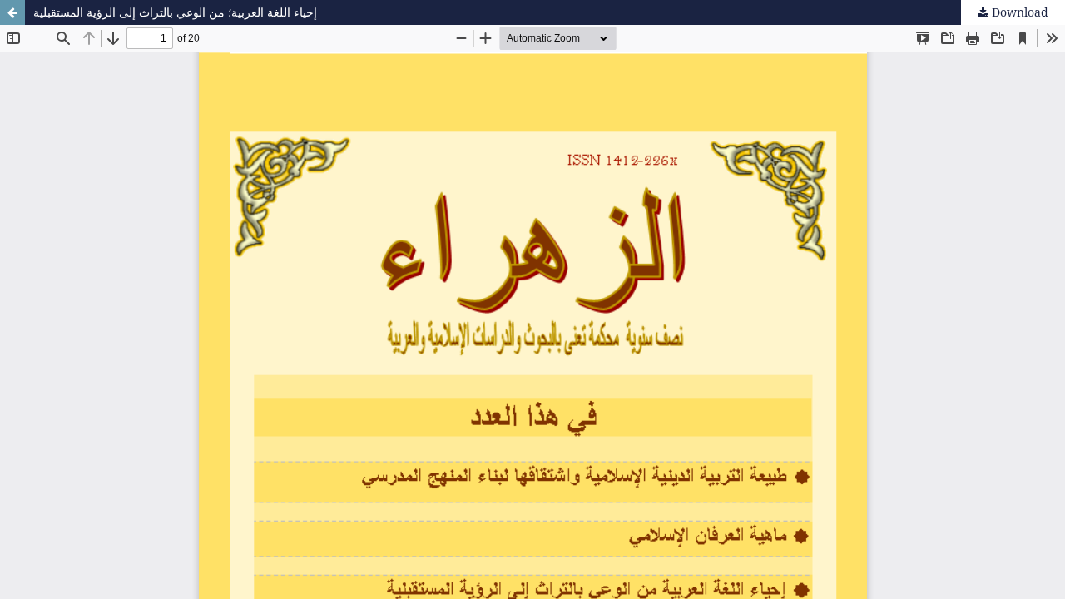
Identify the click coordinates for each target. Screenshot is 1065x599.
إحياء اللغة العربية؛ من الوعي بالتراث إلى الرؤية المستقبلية (175, 12)
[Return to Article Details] (12, 12)
